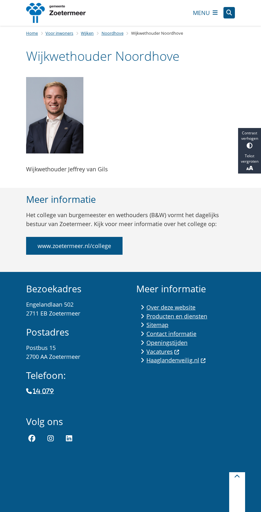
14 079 (43, 391)
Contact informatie (171, 334)
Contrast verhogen (249, 135)
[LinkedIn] (69, 438)
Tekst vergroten (249, 158)
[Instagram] (50, 438)
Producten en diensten (176, 316)
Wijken (87, 33)
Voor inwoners (59, 33)
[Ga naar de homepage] (61, 13)
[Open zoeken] (229, 12)
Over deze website (170, 307)
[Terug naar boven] (237, 492)
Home (32, 33)
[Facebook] (32, 438)
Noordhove (112, 33)
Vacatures (159, 351)
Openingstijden (166, 342)
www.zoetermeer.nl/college (74, 246)
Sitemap (157, 325)
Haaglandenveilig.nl (172, 360)
